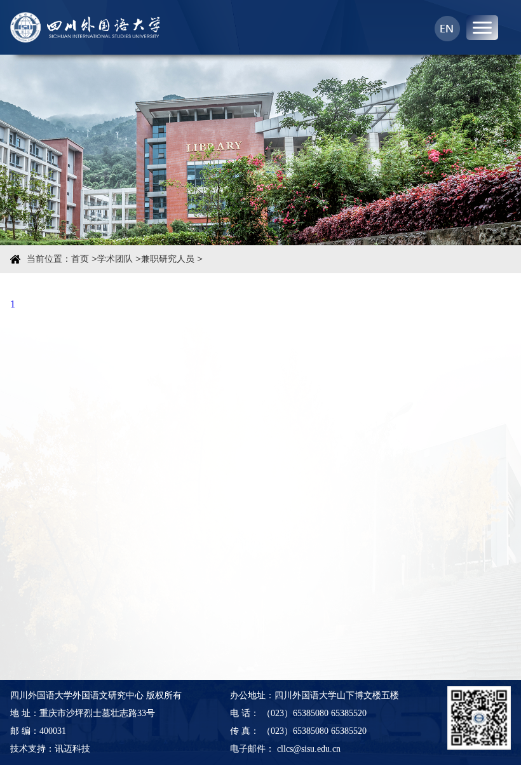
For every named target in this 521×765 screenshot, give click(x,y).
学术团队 (115, 259)
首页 (80, 259)
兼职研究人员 (167, 259)
